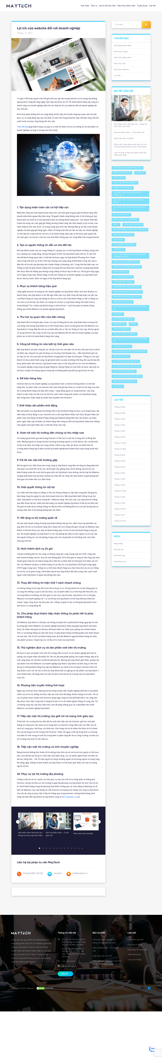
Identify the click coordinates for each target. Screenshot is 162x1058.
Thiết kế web (22, 126)
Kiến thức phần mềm (126, 6)
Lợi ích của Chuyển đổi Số (125, 262)
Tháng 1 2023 (119, 479)
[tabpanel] (30, 826)
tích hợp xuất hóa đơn (124, 334)
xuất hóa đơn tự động (124, 381)
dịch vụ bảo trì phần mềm (125, 220)
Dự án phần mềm (121, 215)
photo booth (120, 272)
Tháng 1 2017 (119, 515)
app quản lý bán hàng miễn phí (127, 168)
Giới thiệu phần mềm (122, 45)
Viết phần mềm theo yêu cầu (126, 366)
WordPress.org (120, 561)
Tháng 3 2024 (119, 431)
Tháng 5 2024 (119, 425)
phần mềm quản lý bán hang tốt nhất (129, 308)
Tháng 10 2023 (120, 449)
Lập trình (118, 250)
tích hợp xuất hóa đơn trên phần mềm (130, 340)
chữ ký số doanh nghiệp (125, 183)
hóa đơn (118, 240)
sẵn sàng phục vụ (69, 796)
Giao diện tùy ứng (133, 225)
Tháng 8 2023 (119, 455)
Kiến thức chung (120, 51)
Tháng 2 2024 (119, 437)
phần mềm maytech (122, 302)
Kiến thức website (121, 69)
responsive (119, 324)
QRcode (117, 314)
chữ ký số (118, 178)
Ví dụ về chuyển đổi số (124, 371)
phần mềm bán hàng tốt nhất (127, 292)
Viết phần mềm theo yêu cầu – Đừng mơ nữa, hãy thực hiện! (130, 125)
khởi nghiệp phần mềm (123, 245)
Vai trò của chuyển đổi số (125, 361)
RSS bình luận (119, 555)
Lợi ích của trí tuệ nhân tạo (126, 267)
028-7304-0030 (68, 961)
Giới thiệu (85, 6)
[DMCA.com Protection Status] (45, 988)
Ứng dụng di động (134, 944)
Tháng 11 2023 (120, 443)
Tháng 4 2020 (119, 497)
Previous (18, 822)
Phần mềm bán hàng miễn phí (126, 287)
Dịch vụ (94, 6)
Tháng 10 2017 (120, 509)
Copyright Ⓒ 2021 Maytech (22, 988)
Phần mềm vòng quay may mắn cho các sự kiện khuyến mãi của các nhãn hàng (130, 145)
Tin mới (117, 75)
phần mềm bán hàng (123, 282)
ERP (116, 225)
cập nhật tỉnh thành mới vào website (129, 208)
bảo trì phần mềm (121, 173)
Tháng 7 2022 (119, 485)
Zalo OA (117, 386)
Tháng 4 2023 (119, 467)
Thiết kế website (121, 329)
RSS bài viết (119, 549)
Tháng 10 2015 (120, 521)
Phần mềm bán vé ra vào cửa (126, 297)
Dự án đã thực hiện (107, 6)
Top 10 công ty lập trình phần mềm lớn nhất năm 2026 (130, 153)
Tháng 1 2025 (119, 419)
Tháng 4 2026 (119, 413)
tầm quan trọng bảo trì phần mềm (129, 351)
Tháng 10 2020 (120, 491)
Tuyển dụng (142, 6)
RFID (133, 324)
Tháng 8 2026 (119, 407)
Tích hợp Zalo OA (121, 346)
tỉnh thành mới (121, 356)
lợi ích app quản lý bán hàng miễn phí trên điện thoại (129, 256)
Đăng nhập (118, 543)
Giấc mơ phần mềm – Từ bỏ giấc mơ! (129, 132)
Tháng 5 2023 (119, 461)
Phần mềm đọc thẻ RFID (124, 138)
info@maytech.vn (69, 966)
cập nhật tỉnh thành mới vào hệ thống (127, 194)
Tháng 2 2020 (119, 503)
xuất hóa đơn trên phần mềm (127, 376)
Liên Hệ (152, 6)
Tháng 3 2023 (119, 473)
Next (99, 822)
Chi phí (140, 173)
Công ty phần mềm (122, 188)
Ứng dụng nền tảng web (137, 949)
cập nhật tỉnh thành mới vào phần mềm (128, 201)
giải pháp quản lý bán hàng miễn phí (129, 230)
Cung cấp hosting (134, 959)
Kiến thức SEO (120, 63)
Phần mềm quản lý (122, 277)
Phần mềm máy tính (135, 939)
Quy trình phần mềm (123, 319)
